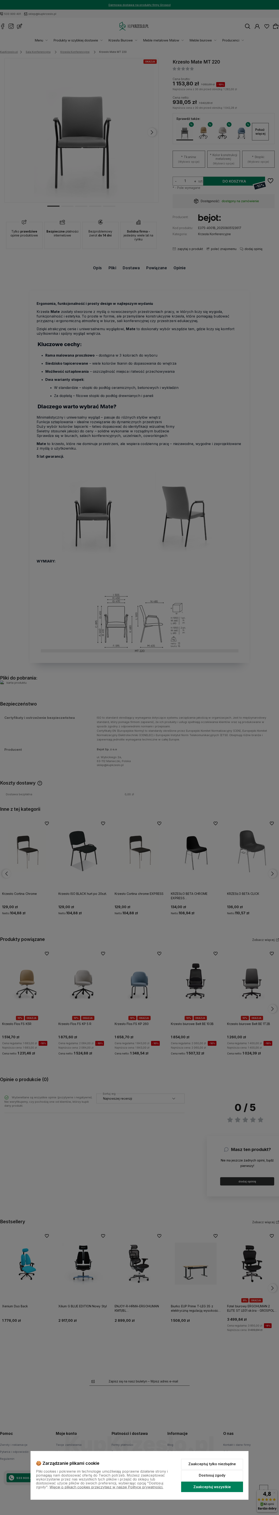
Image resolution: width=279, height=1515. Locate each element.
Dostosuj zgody (212, 1475)
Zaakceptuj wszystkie (212, 1487)
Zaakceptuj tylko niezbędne (212, 1464)
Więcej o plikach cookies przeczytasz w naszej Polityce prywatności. (106, 1487)
